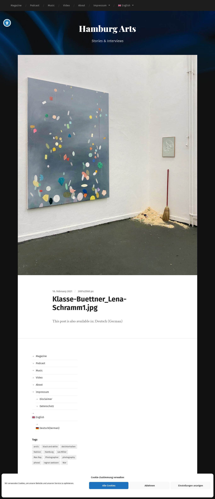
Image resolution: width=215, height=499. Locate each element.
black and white (50, 446)
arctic (36, 446)
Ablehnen (150, 485)
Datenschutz (47, 406)
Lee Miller (61, 452)
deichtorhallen (69, 446)
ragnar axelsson (51, 462)
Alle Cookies (108, 485)
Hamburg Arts (107, 28)
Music (51, 5)
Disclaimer (46, 399)
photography (68, 457)
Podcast (34, 5)
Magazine (16, 5)
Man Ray (37, 457)
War (64, 462)
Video (66, 5)
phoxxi (37, 462)
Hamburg (49, 452)
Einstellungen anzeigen (190, 485)
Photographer (52, 457)
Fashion (37, 452)
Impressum (100, 5)
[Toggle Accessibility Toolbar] (7, 23)
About (81, 5)
